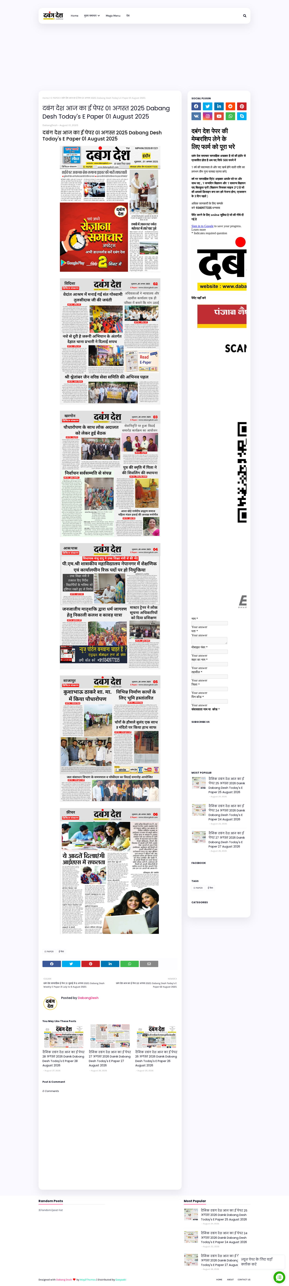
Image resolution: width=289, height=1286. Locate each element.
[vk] (196, 116)
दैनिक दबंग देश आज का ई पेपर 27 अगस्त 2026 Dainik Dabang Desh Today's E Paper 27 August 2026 (110, 1059)
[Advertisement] (144, 53)
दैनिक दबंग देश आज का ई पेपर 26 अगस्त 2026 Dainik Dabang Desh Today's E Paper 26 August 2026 (156, 1059)
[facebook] (196, 106)
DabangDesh (50, 125)
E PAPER (55, 98)
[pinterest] (242, 106)
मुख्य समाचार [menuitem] (90, 15)
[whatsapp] (230, 116)
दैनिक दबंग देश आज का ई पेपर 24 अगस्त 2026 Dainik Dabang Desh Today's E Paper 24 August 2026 (227, 812)
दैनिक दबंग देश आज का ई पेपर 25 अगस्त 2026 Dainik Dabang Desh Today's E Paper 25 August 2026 (227, 785)
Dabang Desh (64, 1279)
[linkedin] (219, 106)
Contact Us (244, 1279)
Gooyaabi (120, 1279)
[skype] (242, 116)
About (230, 1279)
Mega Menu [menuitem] (113, 15)
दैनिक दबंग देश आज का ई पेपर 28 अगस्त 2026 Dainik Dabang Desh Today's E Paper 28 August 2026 (63, 1059)
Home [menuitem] (74, 15)
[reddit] (230, 106)
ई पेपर (61, 951)
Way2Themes (88, 1279)
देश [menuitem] (128, 15)
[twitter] (207, 106)
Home (45, 98)
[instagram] (207, 116)
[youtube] (219, 116)
